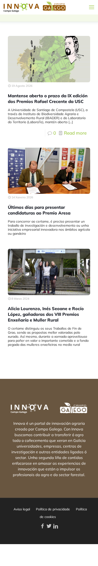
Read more (75, 133)
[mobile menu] (92, 7)
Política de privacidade (53, 509)
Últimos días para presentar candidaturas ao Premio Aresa (39, 210)
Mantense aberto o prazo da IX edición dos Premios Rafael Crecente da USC (48, 98)
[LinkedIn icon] (55, 526)
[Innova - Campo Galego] (21, 7)
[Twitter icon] (49, 526)
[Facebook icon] (42, 526)
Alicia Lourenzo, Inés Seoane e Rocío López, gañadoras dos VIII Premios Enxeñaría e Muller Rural (46, 314)
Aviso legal (22, 509)
